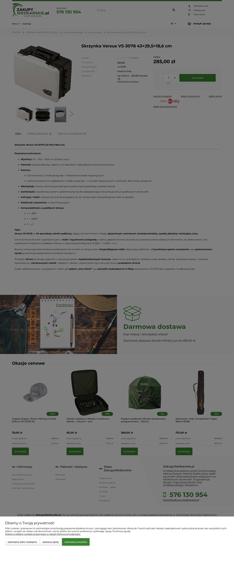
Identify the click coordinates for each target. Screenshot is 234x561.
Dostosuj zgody (51, 542)
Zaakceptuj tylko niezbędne (22, 542)
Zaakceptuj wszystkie (75, 542)
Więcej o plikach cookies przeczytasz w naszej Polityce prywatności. (43, 534)
